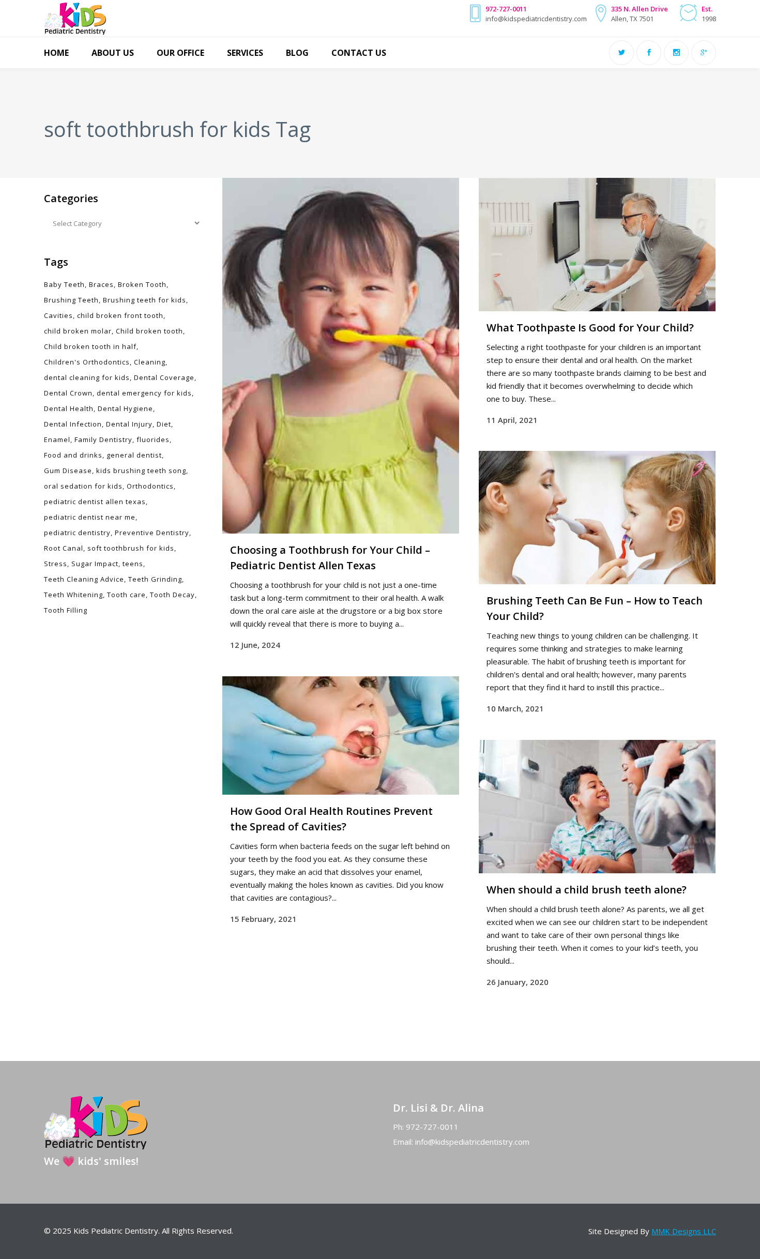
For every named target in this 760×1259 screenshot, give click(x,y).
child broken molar (78, 331)
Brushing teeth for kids (144, 300)
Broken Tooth (142, 284)
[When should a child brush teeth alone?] (597, 806)
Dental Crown (68, 393)
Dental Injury (129, 424)
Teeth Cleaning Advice (84, 579)
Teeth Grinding (155, 579)
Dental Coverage (164, 377)
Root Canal (63, 548)
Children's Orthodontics (87, 362)
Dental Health (69, 408)
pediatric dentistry (77, 532)
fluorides (153, 439)
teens (133, 563)
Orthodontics (150, 486)
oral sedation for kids (83, 486)
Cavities (58, 315)
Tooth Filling (65, 610)
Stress (55, 563)
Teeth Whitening (73, 594)
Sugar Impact (94, 563)
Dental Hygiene (125, 408)
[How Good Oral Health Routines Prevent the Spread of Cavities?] (340, 735)
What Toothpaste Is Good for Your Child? (590, 328)
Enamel (57, 439)
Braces (101, 284)
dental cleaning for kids (87, 377)
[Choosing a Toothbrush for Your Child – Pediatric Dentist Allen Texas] (340, 356)
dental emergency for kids (144, 393)
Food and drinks (73, 455)
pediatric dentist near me (89, 517)
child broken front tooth (120, 315)
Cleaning (149, 362)
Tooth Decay (172, 594)
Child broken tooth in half (90, 346)
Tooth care (126, 594)
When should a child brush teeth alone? (587, 890)
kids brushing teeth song (141, 470)
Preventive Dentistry (152, 532)
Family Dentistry (103, 439)
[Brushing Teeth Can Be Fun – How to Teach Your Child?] (597, 517)
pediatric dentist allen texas (95, 501)
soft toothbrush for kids (130, 548)
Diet (164, 424)
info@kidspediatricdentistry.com (472, 1141)
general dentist (134, 455)
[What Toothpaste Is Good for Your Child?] (597, 244)
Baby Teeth (64, 284)
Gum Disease (68, 470)
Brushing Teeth (71, 300)
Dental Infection (73, 424)
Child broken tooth (149, 331)
